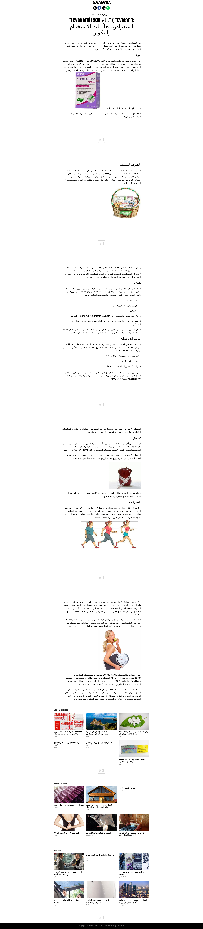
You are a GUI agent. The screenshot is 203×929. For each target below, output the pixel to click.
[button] (55, 2)
